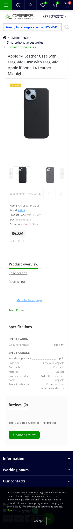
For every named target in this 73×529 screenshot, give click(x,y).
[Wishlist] (49, 193)
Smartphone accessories (25, 42)
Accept (38, 521)
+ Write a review (24, 435)
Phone (20, 310)
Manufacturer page (29, 300)
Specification (18, 273)
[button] (30, 5)
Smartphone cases (22, 47)
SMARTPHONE (21, 38)
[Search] (66, 27)
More (10, 510)
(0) (40, 194)
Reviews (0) (17, 282)
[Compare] (61, 193)
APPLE (21, 210)
